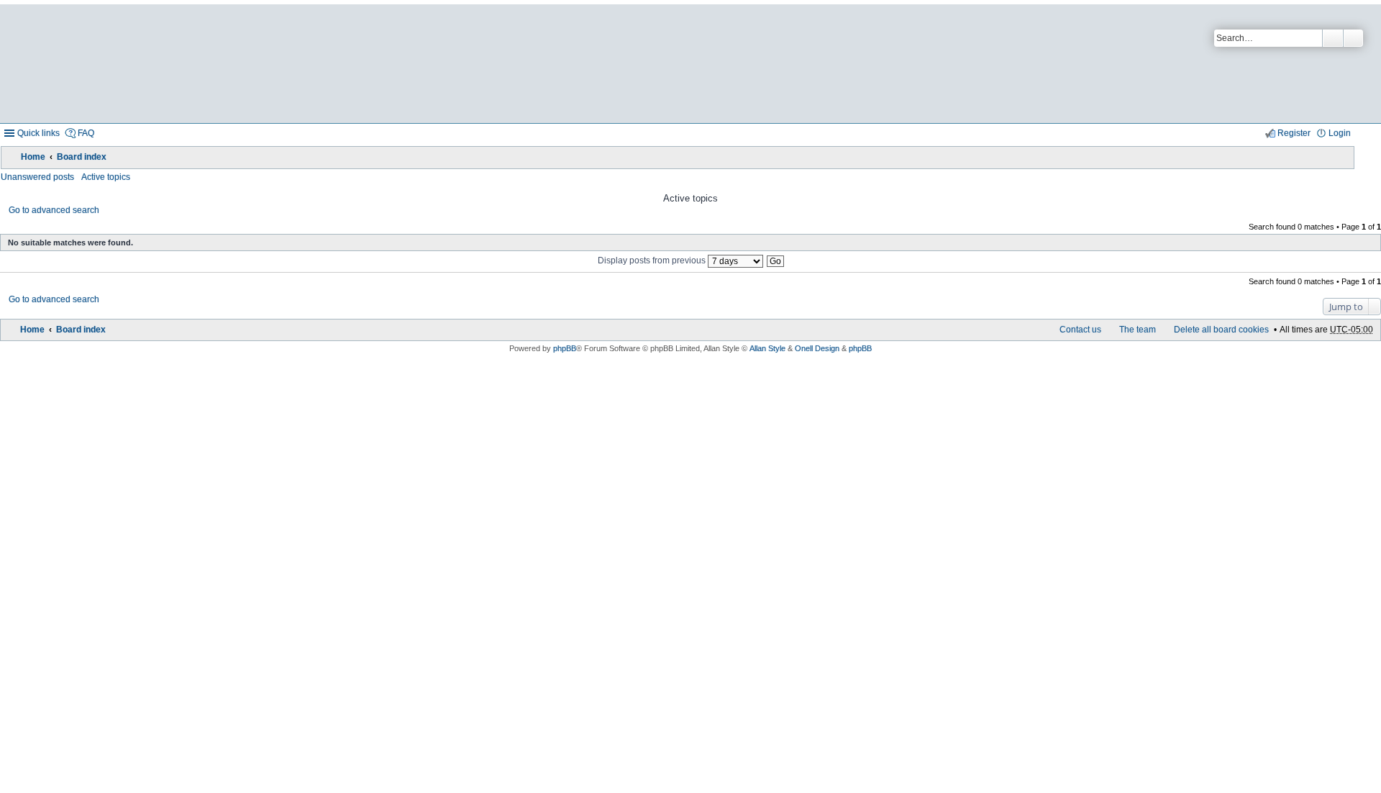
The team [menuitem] (1137, 329)
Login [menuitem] (1339, 133)
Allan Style (767, 348)
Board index (81, 157)
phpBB (564, 348)
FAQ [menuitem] (86, 133)
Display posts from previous (653, 260)
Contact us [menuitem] (1080, 329)
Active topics (105, 177)
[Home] (347, 63)
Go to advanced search (54, 210)
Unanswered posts (37, 177)
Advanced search (1353, 38)
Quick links (38, 133)
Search (1333, 38)
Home (33, 157)
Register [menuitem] (1294, 133)
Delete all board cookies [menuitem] (1221, 329)
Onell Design (817, 348)
